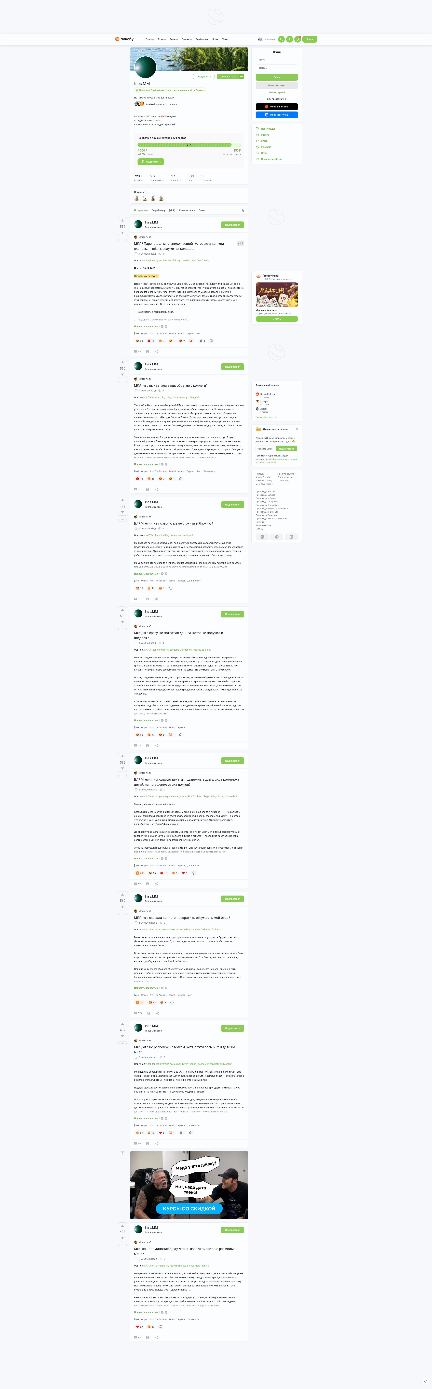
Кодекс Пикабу (263, 477)
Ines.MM (151, 222)
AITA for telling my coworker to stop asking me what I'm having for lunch (183, 929)
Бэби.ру (259, 529)
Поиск (202, 210)
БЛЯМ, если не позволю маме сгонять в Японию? (173, 523)
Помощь (260, 474)
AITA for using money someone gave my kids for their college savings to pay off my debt (191, 796)
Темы (225, 39)
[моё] (172, 210)
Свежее (174, 39)
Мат (199, 333)
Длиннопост (209, 471)
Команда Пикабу (264, 480)
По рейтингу (158, 210)
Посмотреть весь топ (266, 417)
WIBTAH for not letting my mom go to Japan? (169, 535)
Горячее (150, 39)
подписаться (286, 448)
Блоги (215, 39)
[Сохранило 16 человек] (147, 352)
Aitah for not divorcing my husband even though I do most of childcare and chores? (189, 1064)
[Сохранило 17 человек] (147, 745)
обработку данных (277, 459)
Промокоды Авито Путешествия (271, 518)
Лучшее (162, 39)
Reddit (172, 580)
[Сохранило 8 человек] (147, 1337)
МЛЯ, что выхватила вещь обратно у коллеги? (171, 385)
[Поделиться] (156, 352)
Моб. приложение (264, 484)
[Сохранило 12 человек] (147, 489)
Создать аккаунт (276, 85)
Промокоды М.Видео (266, 498)
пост (156, 120)
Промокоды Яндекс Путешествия (272, 508)
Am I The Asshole (158, 333)
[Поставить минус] (122, 232)
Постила (260, 522)
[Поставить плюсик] (122, 220)
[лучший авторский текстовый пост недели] (153, 198)
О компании (283, 480)
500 (142, 873)
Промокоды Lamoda (265, 495)
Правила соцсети (286, 474)
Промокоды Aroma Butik (267, 505)
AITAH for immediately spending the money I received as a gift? (178, 649)
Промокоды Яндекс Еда (267, 512)
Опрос (144, 333)
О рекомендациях (286, 477)
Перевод (190, 333)
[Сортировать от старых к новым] (243, 210)
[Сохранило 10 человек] (147, 599)
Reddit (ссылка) (176, 333)
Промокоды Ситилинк (266, 515)
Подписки (187, 39)
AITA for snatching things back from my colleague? (172, 397)
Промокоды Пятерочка (267, 502)
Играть (277, 319)
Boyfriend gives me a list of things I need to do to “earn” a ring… (178, 260)
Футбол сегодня (263, 525)
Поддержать (204, 76)
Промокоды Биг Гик (265, 491)
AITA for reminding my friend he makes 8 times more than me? (178, 1265)
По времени (141, 210)
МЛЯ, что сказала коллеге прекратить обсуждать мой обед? (182, 918)
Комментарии (187, 210)
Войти (309, 39)
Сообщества (202, 39)
